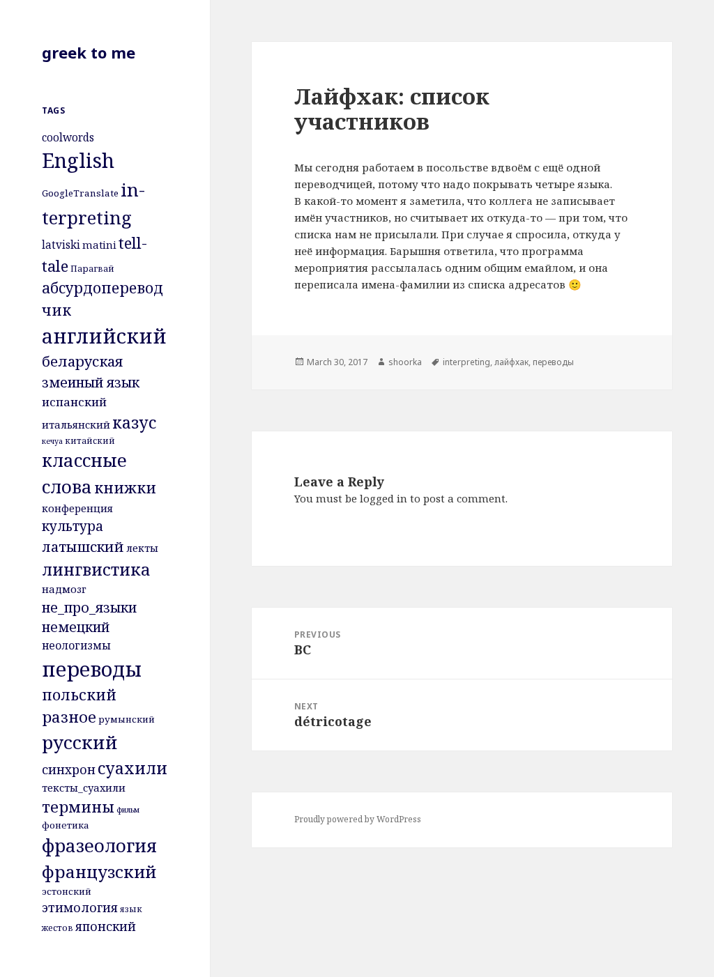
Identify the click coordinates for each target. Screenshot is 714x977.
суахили (132, 768)
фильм (127, 810)
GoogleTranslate (80, 193)
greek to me (88, 52)
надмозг (64, 589)
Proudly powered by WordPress (357, 819)
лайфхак (511, 362)
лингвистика (96, 569)
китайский (90, 441)
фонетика (65, 825)
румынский (126, 719)
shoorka (405, 362)
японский (105, 926)
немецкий (75, 626)
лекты (142, 548)
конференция (77, 508)
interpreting (466, 362)
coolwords (68, 137)
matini (99, 245)
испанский (74, 402)
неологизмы (76, 645)
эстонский (66, 891)
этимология (80, 907)
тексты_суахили (84, 787)
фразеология (99, 845)
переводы (92, 668)
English (78, 160)
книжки (125, 487)
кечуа (52, 441)
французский (99, 871)
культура (72, 525)
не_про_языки (89, 607)
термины (78, 807)
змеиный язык (90, 382)
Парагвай (92, 269)
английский (104, 336)
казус (134, 422)
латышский (83, 546)
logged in (383, 498)
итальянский (76, 424)
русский (80, 742)
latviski (61, 245)
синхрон (69, 769)
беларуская (82, 361)
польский (79, 694)
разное (69, 717)
